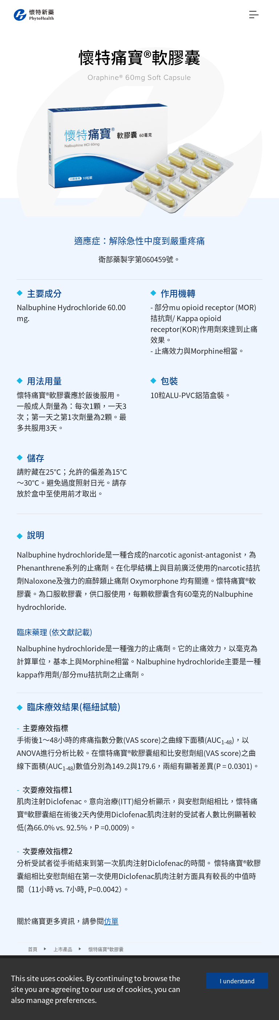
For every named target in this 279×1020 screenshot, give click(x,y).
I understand (237, 980)
